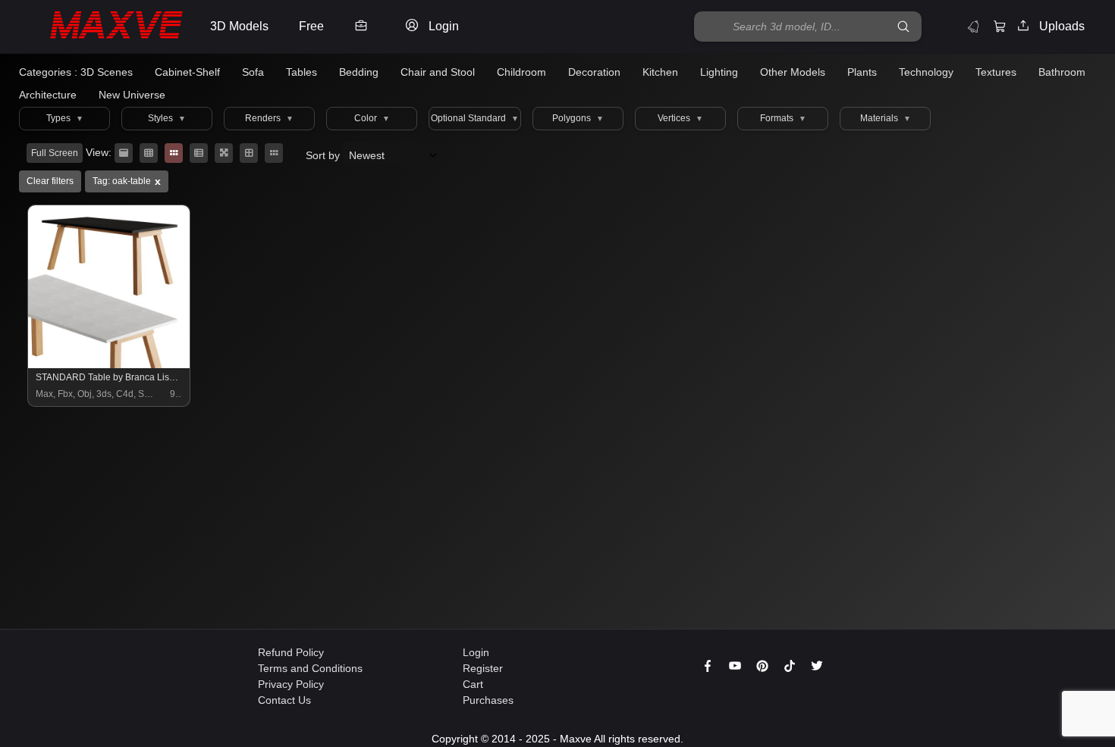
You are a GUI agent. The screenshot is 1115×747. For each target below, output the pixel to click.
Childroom (521, 72)
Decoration (594, 72)
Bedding (358, 72)
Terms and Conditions (310, 668)
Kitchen (660, 72)
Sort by (324, 155)
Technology (926, 72)
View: (99, 152)
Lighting (719, 72)
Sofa (253, 72)
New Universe (132, 95)
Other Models (792, 72)
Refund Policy (291, 652)
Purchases (488, 700)
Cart (473, 684)
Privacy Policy (291, 684)
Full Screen (54, 153)
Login (476, 652)
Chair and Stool (437, 72)
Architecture (48, 95)
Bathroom (1061, 72)
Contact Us (284, 700)
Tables (301, 72)
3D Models (239, 26)
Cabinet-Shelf (187, 72)
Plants (862, 72)
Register (483, 668)
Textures (995, 72)
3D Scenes (106, 72)
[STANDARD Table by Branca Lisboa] (109, 364)
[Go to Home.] (101, 27)
